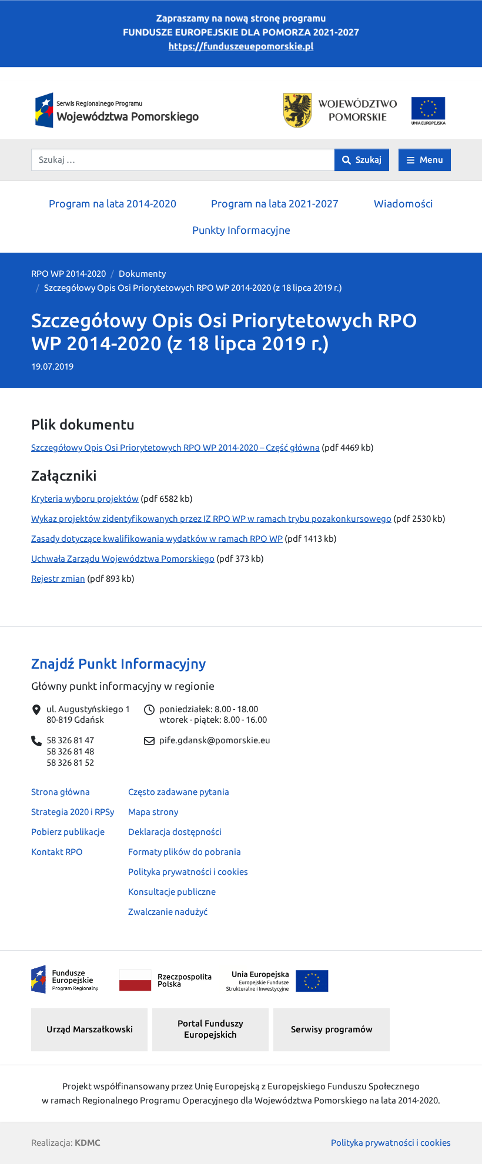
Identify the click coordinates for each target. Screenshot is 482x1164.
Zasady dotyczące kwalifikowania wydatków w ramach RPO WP (157, 539)
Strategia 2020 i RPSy (72, 812)
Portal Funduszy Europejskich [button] (210, 1028)
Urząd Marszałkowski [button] (89, 1029)
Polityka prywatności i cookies (188, 872)
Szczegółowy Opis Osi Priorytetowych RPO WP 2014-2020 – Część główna (175, 447)
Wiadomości (403, 203)
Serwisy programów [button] (332, 1029)
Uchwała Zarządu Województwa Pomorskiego (123, 558)
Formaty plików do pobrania (184, 852)
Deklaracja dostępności (175, 832)
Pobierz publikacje (68, 832)
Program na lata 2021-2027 (275, 203)
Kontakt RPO (57, 852)
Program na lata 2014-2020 (112, 203)
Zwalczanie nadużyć (167, 912)
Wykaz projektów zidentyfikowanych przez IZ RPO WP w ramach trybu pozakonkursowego (211, 519)
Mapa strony (153, 812)
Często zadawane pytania (178, 792)
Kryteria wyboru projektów (85, 499)
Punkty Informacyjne (241, 230)
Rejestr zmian (58, 578)
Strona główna (60, 792)
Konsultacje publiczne (172, 892)
